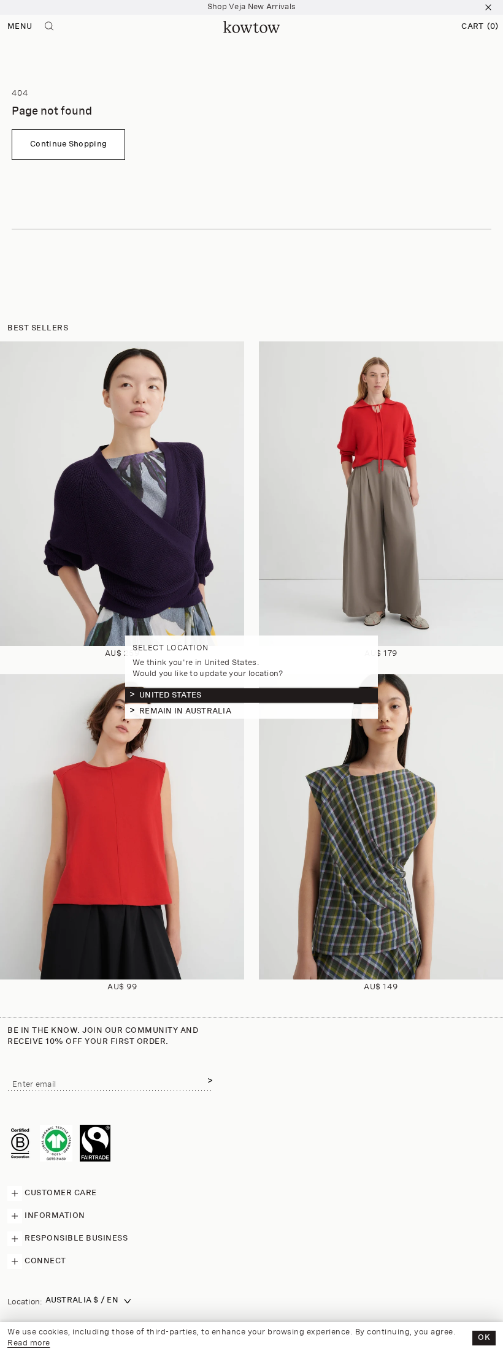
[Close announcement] (488, 7)
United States (170, 695)
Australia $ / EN (81, 1300)
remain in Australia (185, 711)
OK (484, 1338)
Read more (28, 1343)
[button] (479, 26)
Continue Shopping (68, 144)
